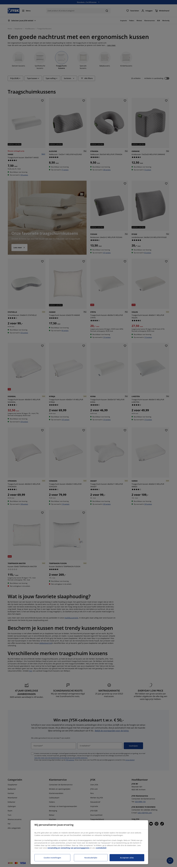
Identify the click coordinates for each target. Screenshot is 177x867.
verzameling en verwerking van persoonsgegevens (68, 848)
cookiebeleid (101, 848)
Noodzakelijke (90, 858)
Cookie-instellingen (52, 858)
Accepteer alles (127, 858)
